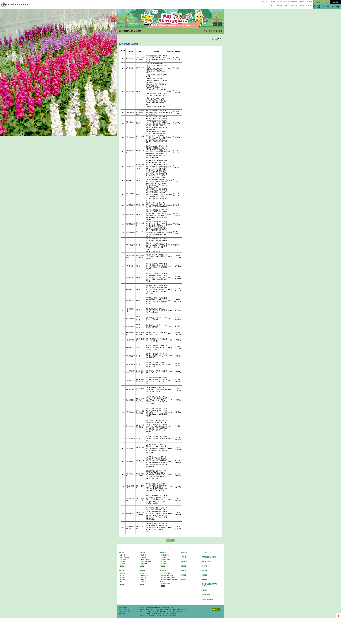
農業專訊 (122, 573)
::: (259, 0)
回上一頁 (170, 540)
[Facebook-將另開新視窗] (331, 6)
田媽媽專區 (164, 563)
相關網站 (204, 590)
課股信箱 (122, 563)
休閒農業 (164, 561)
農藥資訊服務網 (165, 583)
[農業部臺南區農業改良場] (15, 5)
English (323, 6)
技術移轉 (143, 557)
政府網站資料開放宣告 (125, 611)
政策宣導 (204, 570)
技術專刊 (122, 577)
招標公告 (294, 5)
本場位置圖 (122, 613)
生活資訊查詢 (206, 594)
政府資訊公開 (206, 561)
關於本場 (264, 1)
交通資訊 (122, 561)
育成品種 (143, 555)
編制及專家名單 (124, 557)
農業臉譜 (164, 557)
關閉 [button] (170, 548)
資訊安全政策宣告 (124, 609)
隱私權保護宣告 (123, 607)
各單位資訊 (123, 559)
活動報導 (279, 5)
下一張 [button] (220, 24)
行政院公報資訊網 (207, 599)
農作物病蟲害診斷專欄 (167, 577)
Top (338, 615)
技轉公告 (287, 5)
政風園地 (204, 575)
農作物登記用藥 (165, 573)
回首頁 (318, 2)
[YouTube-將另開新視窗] (334, 6)
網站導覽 (335, 2)
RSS (325, 2)
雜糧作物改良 (144, 575)
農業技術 (287, 1)
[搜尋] (314, 7)
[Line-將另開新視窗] (337, 6)
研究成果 (279, 1)
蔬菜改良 (143, 579)
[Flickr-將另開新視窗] (327, 6)
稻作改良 (143, 573)
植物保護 (302, 1)
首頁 (205, 31)
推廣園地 (294, 1)
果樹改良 (143, 577)
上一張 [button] (215, 24)
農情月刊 (122, 575)
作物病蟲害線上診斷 (167, 575)
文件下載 (204, 566)
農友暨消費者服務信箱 (209, 557)
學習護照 (309, 5)
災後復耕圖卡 (144, 563)
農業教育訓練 (165, 555)
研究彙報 (122, 579)
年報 (121, 581)
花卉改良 (143, 581)
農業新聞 (309, 1)
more (122, 566)
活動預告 (272, 5)
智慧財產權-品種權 (146, 561)
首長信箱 (204, 552)
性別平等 (204, 579)
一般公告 (302, 5)
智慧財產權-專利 (145, 559)
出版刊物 (272, 1)
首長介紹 (122, 555)
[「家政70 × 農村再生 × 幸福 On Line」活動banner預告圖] (170, 18)
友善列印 (218, 39)
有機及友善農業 (165, 559)
